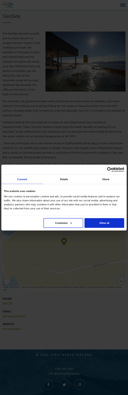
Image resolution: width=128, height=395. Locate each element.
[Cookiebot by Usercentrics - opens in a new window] (109, 169)
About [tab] (106, 179)
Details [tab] (64, 179)
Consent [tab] (22, 179)
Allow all (104, 222)
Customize (61, 222)
